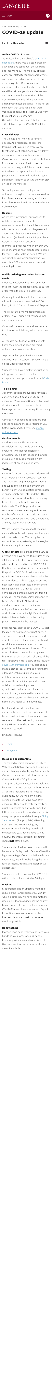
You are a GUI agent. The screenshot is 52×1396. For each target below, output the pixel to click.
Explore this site (13, 43)
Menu (10, 16)
